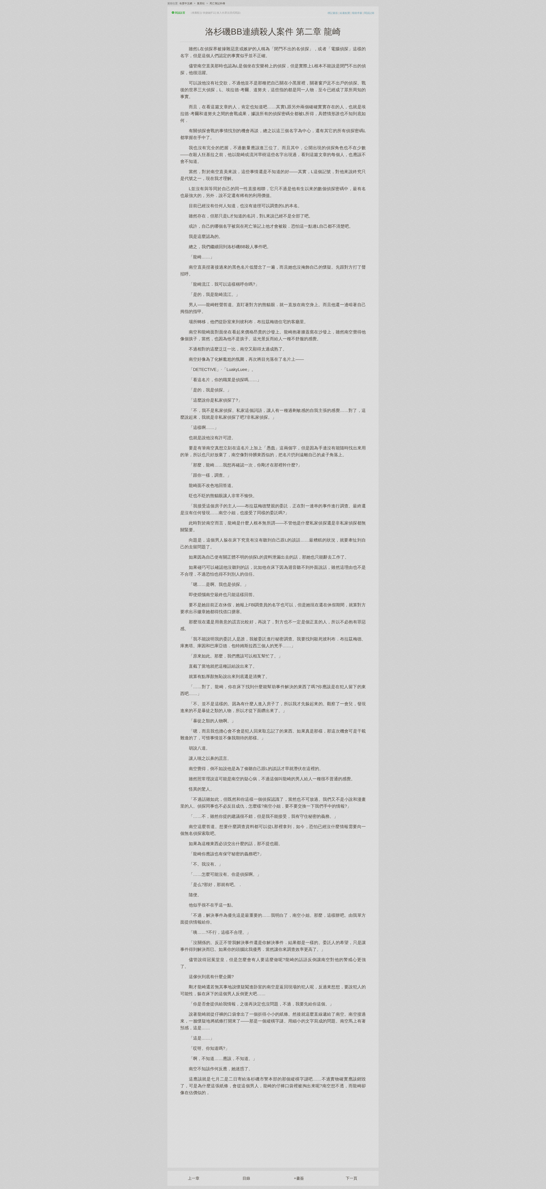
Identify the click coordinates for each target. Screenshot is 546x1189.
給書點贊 (345, 13)
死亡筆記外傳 (217, 3)
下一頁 (351, 1178)
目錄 (246, 1178)
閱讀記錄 (369, 13)
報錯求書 (357, 13)
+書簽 (299, 1178)
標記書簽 (333, 13)
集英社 (201, 3)
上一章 (193, 1178)
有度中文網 (185, 3)
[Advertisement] (273, 1129)
